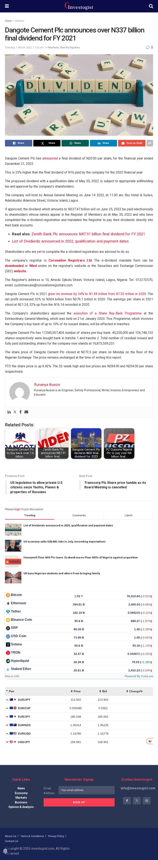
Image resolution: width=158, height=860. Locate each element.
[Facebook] (20, 412)
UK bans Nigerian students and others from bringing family (61, 573)
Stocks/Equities (70, 47)
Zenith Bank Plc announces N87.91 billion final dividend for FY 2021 (88, 234)
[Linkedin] (9, 412)
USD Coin (18, 636)
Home (8, 20)
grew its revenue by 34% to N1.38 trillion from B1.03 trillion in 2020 (97, 294)
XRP (14, 627)
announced (50, 158)
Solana (16, 644)
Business (21, 802)
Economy (21, 793)
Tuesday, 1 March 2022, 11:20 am (24, 47)
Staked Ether (21, 669)
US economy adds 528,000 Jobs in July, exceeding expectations (64, 541)
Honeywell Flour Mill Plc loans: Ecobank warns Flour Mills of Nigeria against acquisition (80, 557)
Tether (16, 611)
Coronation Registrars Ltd (70, 260)
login (17, 509)
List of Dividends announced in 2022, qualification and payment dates (70, 241)
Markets (19, 20)
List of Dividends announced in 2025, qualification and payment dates (68, 525)
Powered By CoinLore (139, 676)
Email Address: (49, 791)
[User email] (26, 412)
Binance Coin (21, 619)
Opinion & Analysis (21, 807)
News (21, 788)
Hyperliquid (20, 661)
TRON (15, 652)
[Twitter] (15, 412)
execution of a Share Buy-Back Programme (108, 313)
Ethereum (18, 603)
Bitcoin (16, 595)
